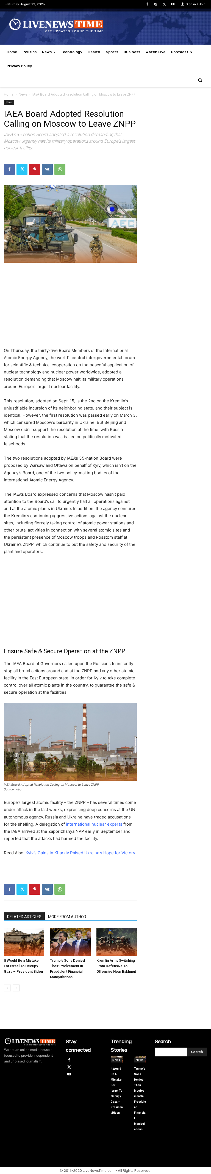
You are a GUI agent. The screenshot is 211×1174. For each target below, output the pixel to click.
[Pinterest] (34, 169)
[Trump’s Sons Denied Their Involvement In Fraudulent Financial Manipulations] (70, 942)
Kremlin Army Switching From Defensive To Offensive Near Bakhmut (116, 966)
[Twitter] (164, 4)
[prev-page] (7, 988)
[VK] (47, 169)
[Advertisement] (70, 308)
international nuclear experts (94, 824)
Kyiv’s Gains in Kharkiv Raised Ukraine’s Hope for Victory (80, 852)
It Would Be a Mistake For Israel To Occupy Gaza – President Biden (23, 966)
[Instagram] (155, 4)
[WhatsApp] (59, 169)
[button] (200, 80)
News (23, 94)
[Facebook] (147, 4)
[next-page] (16, 988)
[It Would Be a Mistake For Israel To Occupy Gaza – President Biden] (24, 942)
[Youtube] (173, 4)
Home (8, 94)
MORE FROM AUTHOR (67, 917)
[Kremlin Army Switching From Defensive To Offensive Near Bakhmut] (116, 942)
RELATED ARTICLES (24, 917)
